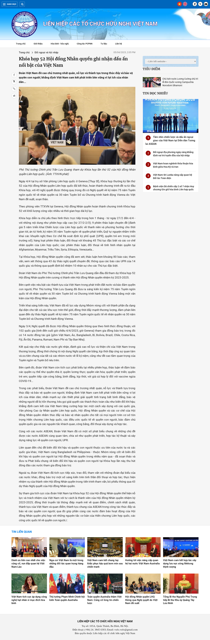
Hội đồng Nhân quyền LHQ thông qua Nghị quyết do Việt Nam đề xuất (141, 600)
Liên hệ (118, 43)
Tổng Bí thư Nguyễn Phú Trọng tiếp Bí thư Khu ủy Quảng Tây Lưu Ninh (180, 600)
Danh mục (11, 4)
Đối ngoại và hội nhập (46, 52)
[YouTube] (206, 4)
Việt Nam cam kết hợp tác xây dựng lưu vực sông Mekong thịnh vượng (179, 563)
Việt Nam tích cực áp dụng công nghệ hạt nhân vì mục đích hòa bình (29, 600)
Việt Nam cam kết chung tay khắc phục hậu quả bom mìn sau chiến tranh (105, 563)
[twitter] (200, 4)
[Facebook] (194, 4)
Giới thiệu (38, 43)
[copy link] (14, 88)
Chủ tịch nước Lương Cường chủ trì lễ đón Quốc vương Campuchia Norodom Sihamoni (180, 82)
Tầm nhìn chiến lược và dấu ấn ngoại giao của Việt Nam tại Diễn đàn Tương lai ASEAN (170, 140)
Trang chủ (20, 43)
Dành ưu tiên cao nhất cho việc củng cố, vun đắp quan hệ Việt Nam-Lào (28, 563)
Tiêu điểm (151, 69)
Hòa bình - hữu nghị (60, 43)
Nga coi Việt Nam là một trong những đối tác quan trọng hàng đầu (66, 563)
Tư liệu (105, 44)
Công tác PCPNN (84, 43)
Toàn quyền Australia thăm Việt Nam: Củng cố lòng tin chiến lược (104, 600)
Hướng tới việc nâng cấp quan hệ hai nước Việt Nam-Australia (142, 562)
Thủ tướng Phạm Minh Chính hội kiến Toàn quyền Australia (67, 598)
